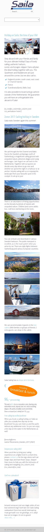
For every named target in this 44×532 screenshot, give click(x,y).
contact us (14, 457)
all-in (12, 404)
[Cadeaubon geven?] (22, 490)
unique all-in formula (26, 380)
